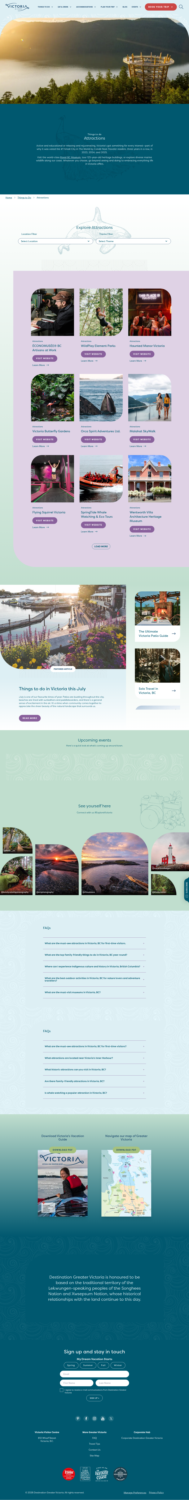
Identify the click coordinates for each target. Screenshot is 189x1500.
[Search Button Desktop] (181, 7)
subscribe (186, 887)
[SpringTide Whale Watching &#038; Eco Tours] (101, 478)
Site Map (94, 1455)
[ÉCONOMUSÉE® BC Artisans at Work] (52, 312)
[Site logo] (17, 7)
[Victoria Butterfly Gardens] (52, 397)
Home (9, 197)
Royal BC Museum (70, 157)
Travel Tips (94, 1443)
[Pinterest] (78, 1418)
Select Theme (106, 241)
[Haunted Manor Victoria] (149, 312)
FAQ (94, 1437)
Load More (101, 546)
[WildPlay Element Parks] (101, 312)
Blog (125, 7)
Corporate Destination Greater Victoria (142, 1437)
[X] (111, 1418)
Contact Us (94, 1449)
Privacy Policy (156, 1492)
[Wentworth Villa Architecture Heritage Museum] (149, 478)
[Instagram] (94, 1418)
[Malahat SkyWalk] (149, 397)
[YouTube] (103, 1418)
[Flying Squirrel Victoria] (52, 478)
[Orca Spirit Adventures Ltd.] (101, 397)
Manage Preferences (135, 1492)
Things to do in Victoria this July (52, 689)
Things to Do (24, 197)
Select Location (29, 241)
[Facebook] (86, 1418)
